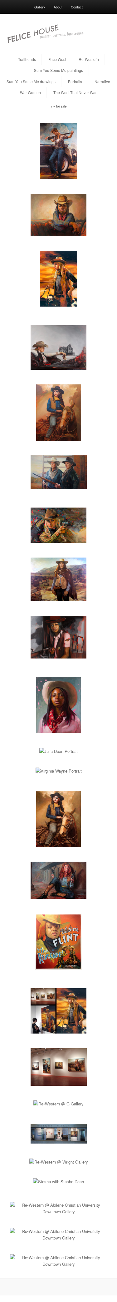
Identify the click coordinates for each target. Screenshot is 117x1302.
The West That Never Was (75, 92)
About (58, 6)
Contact (77, 6)
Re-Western (89, 59)
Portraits (75, 81)
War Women (30, 92)
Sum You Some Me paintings (58, 70)
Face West (57, 59)
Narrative (102, 81)
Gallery (39, 6)
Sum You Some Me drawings (31, 81)
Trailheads (27, 59)
